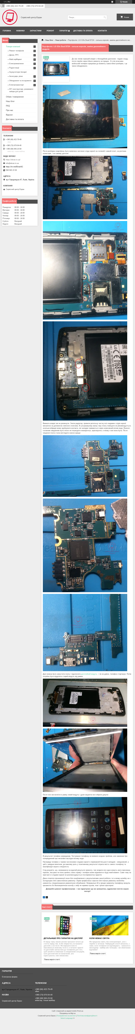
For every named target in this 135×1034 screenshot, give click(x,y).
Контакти (102, 31)
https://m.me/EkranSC (14, 167)
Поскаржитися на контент (66, 1016)
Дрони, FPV (14, 55)
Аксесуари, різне (16, 76)
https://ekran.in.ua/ (13, 160)
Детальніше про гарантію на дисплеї (63, 938)
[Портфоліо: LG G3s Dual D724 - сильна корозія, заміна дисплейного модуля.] (56, 69)
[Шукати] (104, 17)
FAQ (8, 106)
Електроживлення (16, 64)
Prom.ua (80, 1011)
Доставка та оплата (83, 31)
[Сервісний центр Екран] (10, 17)
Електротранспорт (16, 85)
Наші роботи (60, 40)
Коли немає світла (99, 938)
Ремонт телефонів (16, 51)
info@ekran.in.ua (12, 163)
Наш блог (49, 40)
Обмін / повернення (15, 97)
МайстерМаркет (15, 59)
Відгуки (9, 115)
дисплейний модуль (89, 674)
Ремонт (50, 31)
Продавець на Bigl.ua (68, 1013)
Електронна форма (9, 977)
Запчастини (35, 31)
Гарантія (63, 31)
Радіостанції (14, 68)
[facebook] (44, 898)
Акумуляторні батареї (18, 72)
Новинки (20, 31)
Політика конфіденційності (87, 1016)
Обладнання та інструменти (20, 81)
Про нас (9, 110)
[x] (47, 898)
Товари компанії (13, 46)
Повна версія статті (52, 959)
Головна (7, 31)
